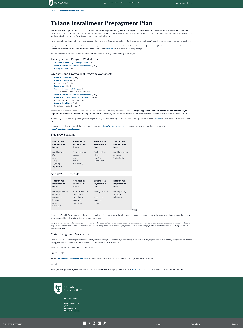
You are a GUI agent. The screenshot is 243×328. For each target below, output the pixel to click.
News (122, 3)
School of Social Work (63, 103)
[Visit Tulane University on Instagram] (94, 324)
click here (109, 48)
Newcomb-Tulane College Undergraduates (71, 62)
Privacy (158, 324)
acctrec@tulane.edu (140, 269)
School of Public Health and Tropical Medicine (72, 97)
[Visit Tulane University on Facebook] (84, 324)
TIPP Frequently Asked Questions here (72, 258)
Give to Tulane (113, 3)
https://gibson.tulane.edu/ (113, 126)
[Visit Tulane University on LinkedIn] (99, 324)
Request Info (131, 3)
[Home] (58, 3)
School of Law (59, 86)
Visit (139, 3)
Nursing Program (61, 68)
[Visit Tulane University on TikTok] (104, 324)
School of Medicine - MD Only (66, 88)
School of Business (61, 80)
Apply (104, 3)
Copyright (235, 324)
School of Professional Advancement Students (72, 65)
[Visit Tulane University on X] (89, 324)
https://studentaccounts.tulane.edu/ (65, 129)
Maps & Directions (72, 310)
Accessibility (195, 324)
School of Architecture (63, 77)
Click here (158, 118)
